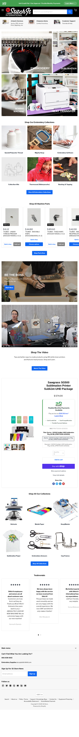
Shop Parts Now (39, 253)
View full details (58, 475)
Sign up (32, 674)
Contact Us (52, 699)
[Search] (70, 11)
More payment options (58, 471)
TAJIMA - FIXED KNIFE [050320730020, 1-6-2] (56, 233)
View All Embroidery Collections (39, 192)
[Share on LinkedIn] (60, 483)
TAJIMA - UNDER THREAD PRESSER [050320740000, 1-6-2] (12, 234)
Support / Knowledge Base (38, 699)
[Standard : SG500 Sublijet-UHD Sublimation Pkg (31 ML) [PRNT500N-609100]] (58, 448)
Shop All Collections (39, 563)
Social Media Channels (48, 701)
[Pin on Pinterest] (63, 483)
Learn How (59, 416)
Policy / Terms (23, 699)
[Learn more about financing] (39, 3)
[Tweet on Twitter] (57, 483)
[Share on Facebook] (53, 483)
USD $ (38, 694)
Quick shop (7, 244)
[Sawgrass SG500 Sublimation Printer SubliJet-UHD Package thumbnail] (7, 447)
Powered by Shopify (39, 706)
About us (14, 699)
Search (7, 699)
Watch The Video (39, 368)
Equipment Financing (65, 699)
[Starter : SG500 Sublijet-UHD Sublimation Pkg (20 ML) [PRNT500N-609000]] (58, 442)
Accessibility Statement (31, 701)
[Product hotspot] (38, 322)
